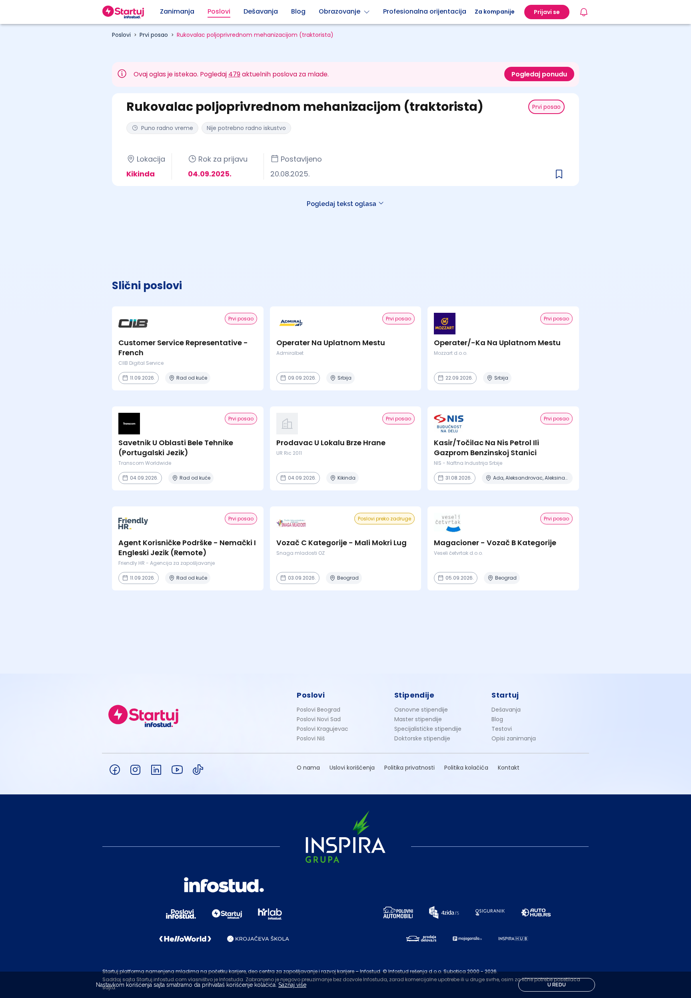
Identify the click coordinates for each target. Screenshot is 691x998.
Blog (497, 719)
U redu (556, 985)
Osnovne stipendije (421, 710)
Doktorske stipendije (422, 738)
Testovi (501, 729)
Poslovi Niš (311, 738)
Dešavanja (506, 710)
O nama (308, 768)
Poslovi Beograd (318, 710)
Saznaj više (292, 985)
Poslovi (121, 35)
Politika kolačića (466, 768)
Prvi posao (154, 35)
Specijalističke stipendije (427, 729)
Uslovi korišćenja (352, 768)
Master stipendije (418, 719)
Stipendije (414, 695)
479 (234, 74)
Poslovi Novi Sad (319, 719)
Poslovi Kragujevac (322, 729)
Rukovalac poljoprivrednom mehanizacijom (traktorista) (255, 35)
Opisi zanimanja (513, 738)
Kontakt (508, 768)
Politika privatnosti (409, 768)
